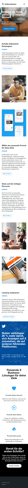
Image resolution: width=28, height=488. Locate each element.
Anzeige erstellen (9, 28)
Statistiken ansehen (8, 316)
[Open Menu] (24, 4)
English (4, 484)
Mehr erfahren (7, 173)
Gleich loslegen (7, 68)
